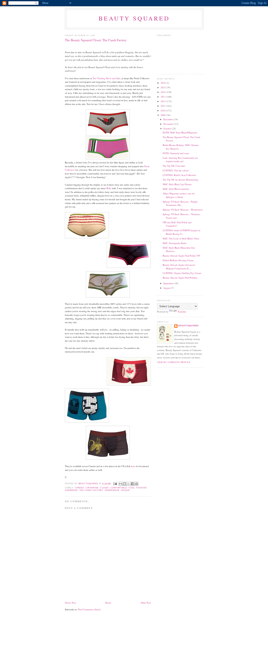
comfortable (118, 488)
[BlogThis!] (124, 484)
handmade (71, 490)
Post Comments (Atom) (89, 609)
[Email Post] (115, 484)
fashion (141, 488)
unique (125, 490)
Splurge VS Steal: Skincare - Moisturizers (183, 209)
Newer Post (70, 602)
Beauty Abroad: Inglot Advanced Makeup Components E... (179, 266)
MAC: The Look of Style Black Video (181, 238)
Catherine (92, 488)
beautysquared (89, 484)
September (168, 283)
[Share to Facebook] (132, 484)
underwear (112, 490)
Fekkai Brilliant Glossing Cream (178, 260)
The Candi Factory (91, 490)
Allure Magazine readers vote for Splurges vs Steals (179, 195)
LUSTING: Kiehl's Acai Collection (179, 175)
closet (104, 488)
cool (132, 488)
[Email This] (121, 484)
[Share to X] (128, 484)
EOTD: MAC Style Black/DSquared (180, 132)
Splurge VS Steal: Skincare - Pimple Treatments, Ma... (180, 203)
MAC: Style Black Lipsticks (176, 188)
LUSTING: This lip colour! (176, 170)
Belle (108, 188)
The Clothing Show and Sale (106, 78)
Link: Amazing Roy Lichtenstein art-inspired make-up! (180, 159)
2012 (163, 101)
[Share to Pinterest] (136, 484)
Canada (79, 488)
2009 (163, 115)
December (168, 119)
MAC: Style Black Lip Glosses (177, 184)
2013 (163, 96)
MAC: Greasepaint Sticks (175, 243)
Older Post (146, 602)
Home (108, 602)
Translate (182, 311)
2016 (163, 82)
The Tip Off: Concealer (174, 165)
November (168, 123)
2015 (163, 87)
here (133, 466)
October (167, 128)
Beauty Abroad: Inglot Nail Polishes (180, 277)
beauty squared (134, 18)
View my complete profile (173, 362)
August (167, 287)
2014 (163, 92)
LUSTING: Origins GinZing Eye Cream (182, 273)
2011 (163, 105)
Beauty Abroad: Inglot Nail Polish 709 (181, 255)
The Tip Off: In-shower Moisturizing (180, 179)
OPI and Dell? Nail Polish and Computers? (177, 224)
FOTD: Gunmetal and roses (176, 153)
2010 (163, 110)
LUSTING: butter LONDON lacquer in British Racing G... (181, 232)
